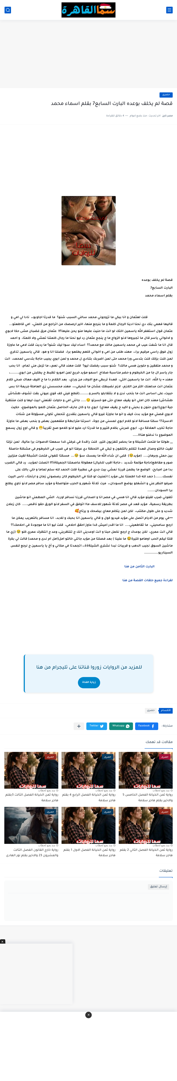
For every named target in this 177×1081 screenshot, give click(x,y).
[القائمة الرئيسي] (169, 10)
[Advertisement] (88, 54)
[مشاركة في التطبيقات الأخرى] (79, 726)
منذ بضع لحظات (161, 790)
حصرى (166, 94)
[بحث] (8, 10)
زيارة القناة (89, 682)
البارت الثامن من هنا (139, 567)
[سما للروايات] (88, 10)
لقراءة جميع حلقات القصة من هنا (147, 580)
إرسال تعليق (158, 886)
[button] (146, 726)
